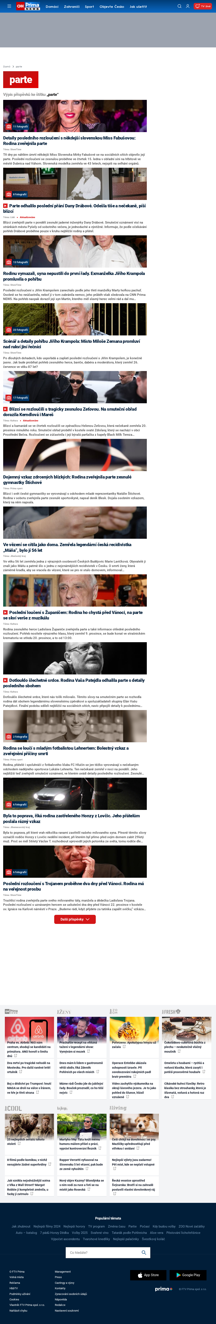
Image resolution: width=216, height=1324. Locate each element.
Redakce (60, 1305)
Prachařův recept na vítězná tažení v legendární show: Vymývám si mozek (78, 1047)
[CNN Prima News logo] (28, 6)
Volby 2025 (80, 1233)
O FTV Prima (16, 1271)
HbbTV (13, 1288)
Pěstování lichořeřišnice (183, 1233)
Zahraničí (72, 7)
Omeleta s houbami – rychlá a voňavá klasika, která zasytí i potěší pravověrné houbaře (184, 1067)
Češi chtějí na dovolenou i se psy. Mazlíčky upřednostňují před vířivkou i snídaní (134, 1144)
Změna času (116, 1226)
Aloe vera (156, 1233)
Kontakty (60, 1288)
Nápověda (61, 1299)
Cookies (14, 1299)
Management (63, 1271)
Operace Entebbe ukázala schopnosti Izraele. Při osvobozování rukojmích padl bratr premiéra (131, 1069)
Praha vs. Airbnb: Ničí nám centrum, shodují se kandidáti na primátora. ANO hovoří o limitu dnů (29, 1049)
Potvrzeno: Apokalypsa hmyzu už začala (134, 1045)
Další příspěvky (72, 919)
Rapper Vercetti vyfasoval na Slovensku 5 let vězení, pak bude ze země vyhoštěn (81, 1164)
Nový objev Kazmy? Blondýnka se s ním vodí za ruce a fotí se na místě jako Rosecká (81, 1185)
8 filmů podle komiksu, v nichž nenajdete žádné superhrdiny (27, 1162)
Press (58, 1277)
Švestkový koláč (153, 1239)
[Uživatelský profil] (188, 6)
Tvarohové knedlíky (96, 1239)
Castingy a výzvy (64, 1282)
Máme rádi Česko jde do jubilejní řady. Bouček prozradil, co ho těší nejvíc (81, 1088)
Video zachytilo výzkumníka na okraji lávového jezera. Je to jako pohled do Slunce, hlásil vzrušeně (134, 1090)
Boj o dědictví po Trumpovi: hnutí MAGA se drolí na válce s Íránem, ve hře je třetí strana (29, 1088)
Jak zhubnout (21, 1226)
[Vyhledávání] (179, 6)
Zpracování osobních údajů (71, 1294)
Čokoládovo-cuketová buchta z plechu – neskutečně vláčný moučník (184, 1047)
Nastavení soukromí (67, 1310)
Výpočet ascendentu (65, 1239)
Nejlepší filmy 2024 (47, 1226)
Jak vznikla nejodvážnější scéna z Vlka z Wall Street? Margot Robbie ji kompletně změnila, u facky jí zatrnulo (28, 1187)
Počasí (145, 1226)
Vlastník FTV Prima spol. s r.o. (27, 1305)
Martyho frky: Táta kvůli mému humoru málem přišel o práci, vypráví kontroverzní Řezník (79, 1144)
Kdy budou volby (164, 1226)
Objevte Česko (112, 7)
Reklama (14, 1282)
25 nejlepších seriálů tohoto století (26, 1142)
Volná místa (16, 1277)
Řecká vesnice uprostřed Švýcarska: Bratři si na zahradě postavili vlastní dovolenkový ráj (133, 1185)
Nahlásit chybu (18, 1310)
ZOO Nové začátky (192, 1226)
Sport (89, 7)
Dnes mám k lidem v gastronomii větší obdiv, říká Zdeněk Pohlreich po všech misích (81, 1067)
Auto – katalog (26, 1233)
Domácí (52, 7)
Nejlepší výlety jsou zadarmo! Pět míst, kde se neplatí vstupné (133, 1162)
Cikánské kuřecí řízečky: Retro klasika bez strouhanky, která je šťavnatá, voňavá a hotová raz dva (185, 1090)
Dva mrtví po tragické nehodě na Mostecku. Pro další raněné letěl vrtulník (28, 1067)
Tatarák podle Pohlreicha (129, 1233)
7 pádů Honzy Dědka (54, 1233)
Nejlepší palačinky (126, 1239)
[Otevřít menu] (9, 6)
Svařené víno (100, 1233)
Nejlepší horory (74, 1226)
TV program (96, 1226)
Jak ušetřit (138, 7)
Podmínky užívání (19, 1294)
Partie (132, 1226)
